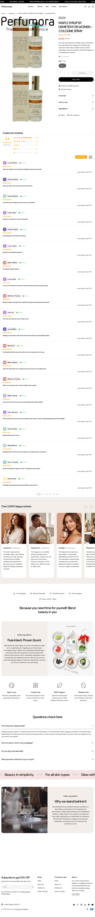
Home (3, 13)
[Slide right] (91, 507)
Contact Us (41, 888)
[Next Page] (59, 494)
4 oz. (63, 66)
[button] (36, 494)
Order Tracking (42, 891)
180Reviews (7, 145)
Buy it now (76, 79)
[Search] (85, 6)
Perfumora (6, 6)
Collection (11, 13)
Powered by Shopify (21, 909)
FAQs (39, 881)
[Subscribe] (33, 887)
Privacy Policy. (5, 894)
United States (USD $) (11, 904)
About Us (40, 884)
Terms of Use (25, 892)
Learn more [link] (76, 894)
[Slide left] (86, 507)
